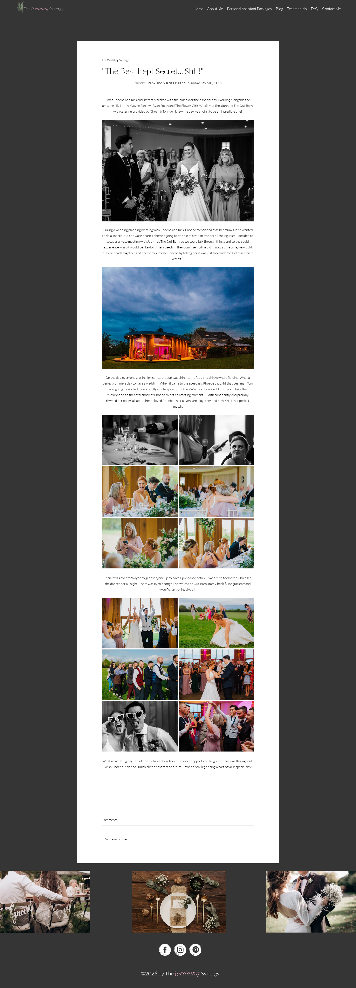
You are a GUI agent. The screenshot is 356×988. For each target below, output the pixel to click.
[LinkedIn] (195, 949)
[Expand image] (140, 440)
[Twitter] (180, 949)
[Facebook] (165, 949)
